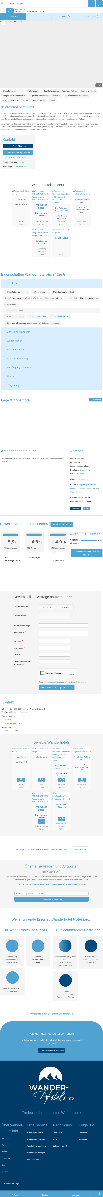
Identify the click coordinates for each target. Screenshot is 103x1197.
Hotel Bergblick (61, 238)
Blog (3, 1165)
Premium (98, 187)
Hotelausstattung (15, 349)
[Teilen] (93, 1193)
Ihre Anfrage (19, 632)
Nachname (18, 648)
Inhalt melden (80, 849)
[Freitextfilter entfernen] (91, 3)
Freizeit (11, 376)
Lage (40, 16)
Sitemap (5, 1172)
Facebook (83, 1133)
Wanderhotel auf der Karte (15, 158)
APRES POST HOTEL (41, 206)
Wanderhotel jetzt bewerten (88, 553)
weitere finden (38, 959)
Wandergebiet (14, 340)
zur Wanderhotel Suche (3, 10)
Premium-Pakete (34, 1159)
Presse (4, 1152)
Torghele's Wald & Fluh (82, 200)
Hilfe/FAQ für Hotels (35, 1133)
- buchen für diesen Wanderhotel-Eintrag (65, 994)
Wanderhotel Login (11, 1184)
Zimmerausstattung (17, 358)
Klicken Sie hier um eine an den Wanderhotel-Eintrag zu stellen (52, 884)
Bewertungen (91, 16)
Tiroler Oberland (76, 492)
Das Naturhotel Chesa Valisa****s (62, 209)
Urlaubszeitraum (21, 607)
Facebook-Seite (39, 317)
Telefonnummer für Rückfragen (22, 662)
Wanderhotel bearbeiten (36, 1146)
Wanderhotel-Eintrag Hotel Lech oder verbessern (65, 961)
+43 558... (14, 162)
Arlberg (73, 488)
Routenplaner (96, 400)
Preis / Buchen (19, 146)
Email (16, 655)
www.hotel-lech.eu (22, 167)
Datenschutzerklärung (51, 682)
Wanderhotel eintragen (36, 1153)
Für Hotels (6, 1138)
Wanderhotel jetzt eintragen (52, 1050)
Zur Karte (7, 720)
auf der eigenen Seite (90, 959)
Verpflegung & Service (18, 367)
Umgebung (12, 385)
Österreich (80, 474)
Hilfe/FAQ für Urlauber (36, 1139)
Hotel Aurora (21, 199)
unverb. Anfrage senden (19, 152)
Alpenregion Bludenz (88, 485)
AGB (55, 1139)
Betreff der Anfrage (22, 626)
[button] (51, 54)
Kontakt (87, 509)
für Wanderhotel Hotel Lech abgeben (12, 959)
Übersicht (14, 16)
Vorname (18, 641)
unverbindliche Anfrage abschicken (56, 687)
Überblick (11, 283)
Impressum (57, 1133)
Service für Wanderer (18, 331)
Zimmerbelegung (21, 615)
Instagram (83, 1139)
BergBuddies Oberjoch (41, 242)
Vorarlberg (86, 470)
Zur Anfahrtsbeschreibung (14, 723)
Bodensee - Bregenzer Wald (88, 488)
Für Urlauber (7, 1145)
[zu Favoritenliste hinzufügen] (3, 23)
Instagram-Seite (62, 317)
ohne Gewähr (61, 849)
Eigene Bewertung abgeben (62, 524)
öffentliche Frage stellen (52, 899)
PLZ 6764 (85, 462)
